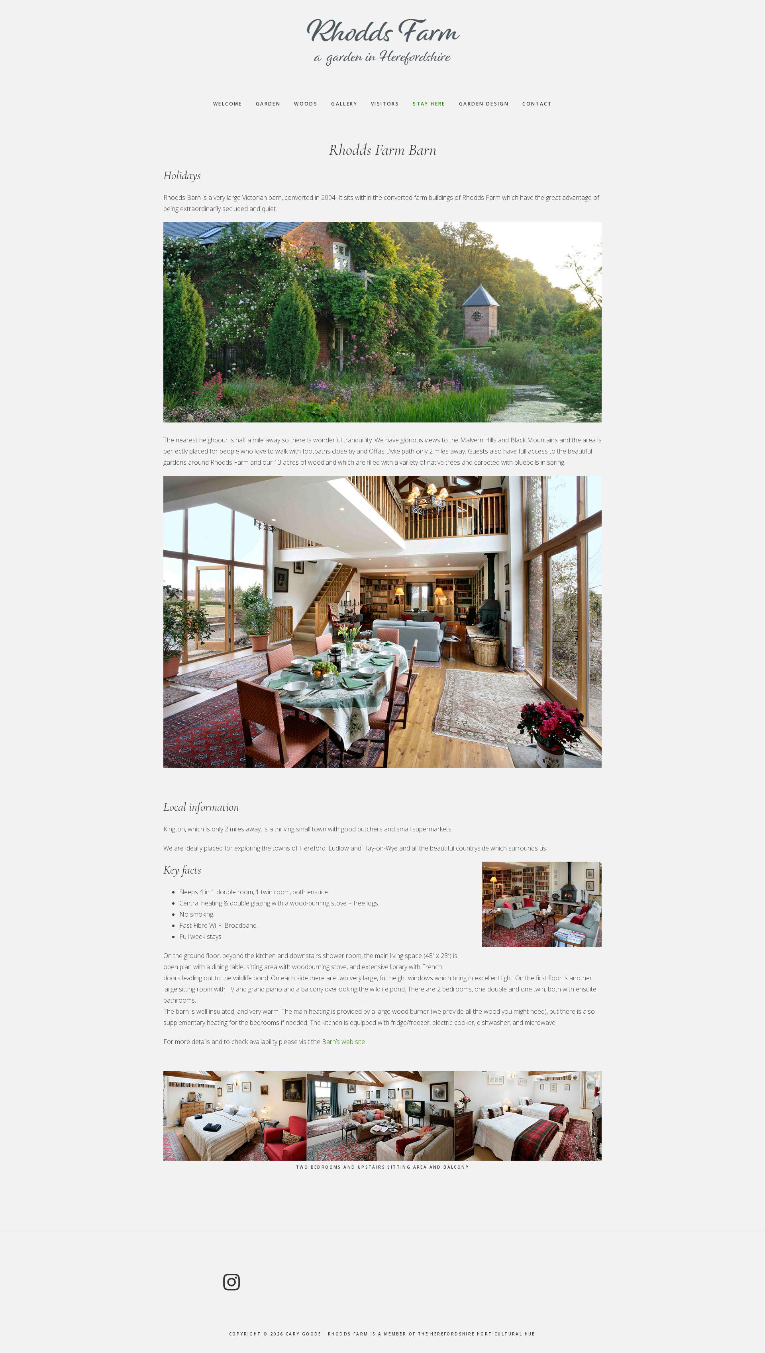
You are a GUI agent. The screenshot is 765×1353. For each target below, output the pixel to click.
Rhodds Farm (382, 42)
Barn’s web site (343, 1041)
